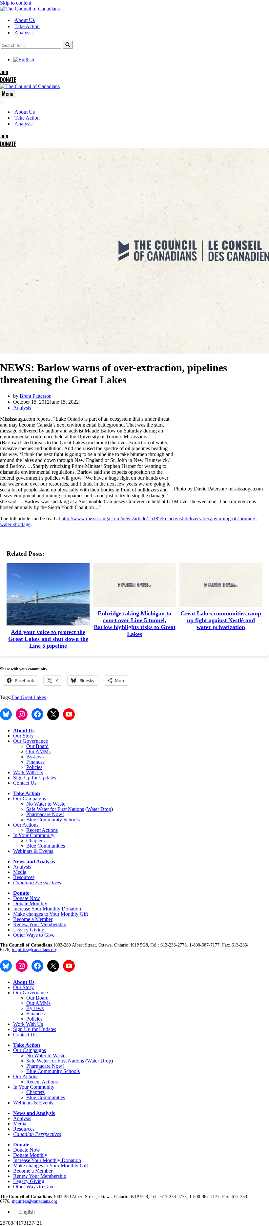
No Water (37, 804)
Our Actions (25, 825)
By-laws (35, 756)
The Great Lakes (28, 697)
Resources (23, 877)
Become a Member (32, 919)
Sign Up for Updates (34, 777)
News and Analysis (34, 861)
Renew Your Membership (39, 924)
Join (4, 72)
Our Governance (30, 741)
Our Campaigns (29, 798)
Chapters (35, 840)
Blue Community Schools (53, 819)
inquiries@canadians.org (34, 949)
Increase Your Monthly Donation (47, 908)
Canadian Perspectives (37, 882)
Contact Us (24, 783)
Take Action (27, 26)
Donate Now (26, 898)
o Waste (57, 804)
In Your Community (33, 835)
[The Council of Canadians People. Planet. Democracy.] (30, 8)
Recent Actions (42, 830)
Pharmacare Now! (45, 814)
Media (19, 872)
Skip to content (15, 3)
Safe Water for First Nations (55, 809)
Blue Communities (45, 846)
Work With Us (28, 772)
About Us (24, 20)
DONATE (8, 80)
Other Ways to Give (33, 935)
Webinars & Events (33, 851)
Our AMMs (38, 751)
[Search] (68, 45)
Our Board (37, 746)
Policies (34, 767)
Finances (35, 762)
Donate (21, 893)
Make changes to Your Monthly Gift (50, 914)
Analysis (23, 32)
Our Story (23, 735)
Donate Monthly (30, 903)
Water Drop (99, 809)
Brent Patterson (36, 396)
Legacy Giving (28, 929)
